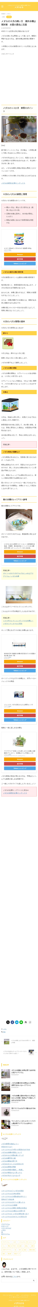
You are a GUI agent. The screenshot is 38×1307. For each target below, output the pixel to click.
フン (4, 1246)
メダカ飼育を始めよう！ (10, 1144)
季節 (4, 1032)
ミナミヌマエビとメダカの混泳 (12, 1191)
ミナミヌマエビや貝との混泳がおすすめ (15, 1150)
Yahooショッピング (20, 263)
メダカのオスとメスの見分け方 (12, 1164)
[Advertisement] (19, 81)
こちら (14, 1276)
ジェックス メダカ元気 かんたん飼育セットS (18, 704)
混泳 (25, 1250)
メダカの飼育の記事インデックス (13, 183)
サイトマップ (24, 1297)
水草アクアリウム (7, 1250)
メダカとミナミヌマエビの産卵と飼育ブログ (19, 1300)
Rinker (10, 249)
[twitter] (8, 1022)
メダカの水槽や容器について (11, 1152)
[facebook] (12, 1022)
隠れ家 (9, 1253)
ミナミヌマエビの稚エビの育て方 (13, 1211)
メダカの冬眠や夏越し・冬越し (12, 1170)
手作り (14, 1246)
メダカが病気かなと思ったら (11, 1173)
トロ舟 (14, 1242)
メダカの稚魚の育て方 (9, 1161)
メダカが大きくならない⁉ (10, 1175)
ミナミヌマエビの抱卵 (9, 1205)
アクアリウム (6, 1242)
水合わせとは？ (6, 1147)
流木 (20, 1250)
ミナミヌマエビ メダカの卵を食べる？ (15, 1214)
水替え (26, 1246)
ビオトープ (31, 1242)
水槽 (32, 1246)
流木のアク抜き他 (7, 1199)
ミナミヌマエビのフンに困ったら (13, 1202)
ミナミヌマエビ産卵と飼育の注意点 (14, 1208)
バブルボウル (22, 1242)
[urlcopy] (30, 1022)
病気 (4, 1253)
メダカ (4, 1029)
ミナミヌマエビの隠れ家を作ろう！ (14, 1196)
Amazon (20, 254)
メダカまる (19, 7)
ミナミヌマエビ (25, 1295)
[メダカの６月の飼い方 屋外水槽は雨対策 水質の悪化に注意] (17, 1022)
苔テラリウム (16, 1297)
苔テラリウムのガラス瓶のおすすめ (23, 1108)
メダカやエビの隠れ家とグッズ (12, 1155)
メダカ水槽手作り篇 (8, 1158)
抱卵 (20, 1246)
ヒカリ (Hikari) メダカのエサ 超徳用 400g (17, 248)
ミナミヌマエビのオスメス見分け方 (14, 1217)
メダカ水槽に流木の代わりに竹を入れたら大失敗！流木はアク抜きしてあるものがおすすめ (23, 1098)
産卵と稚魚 (32, 1250)
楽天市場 (20, 259)
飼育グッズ (17, 1253)
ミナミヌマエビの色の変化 (10, 1194)
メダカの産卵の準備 (8, 1167)
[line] (21, 1022)
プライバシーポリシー (8, 1295)
